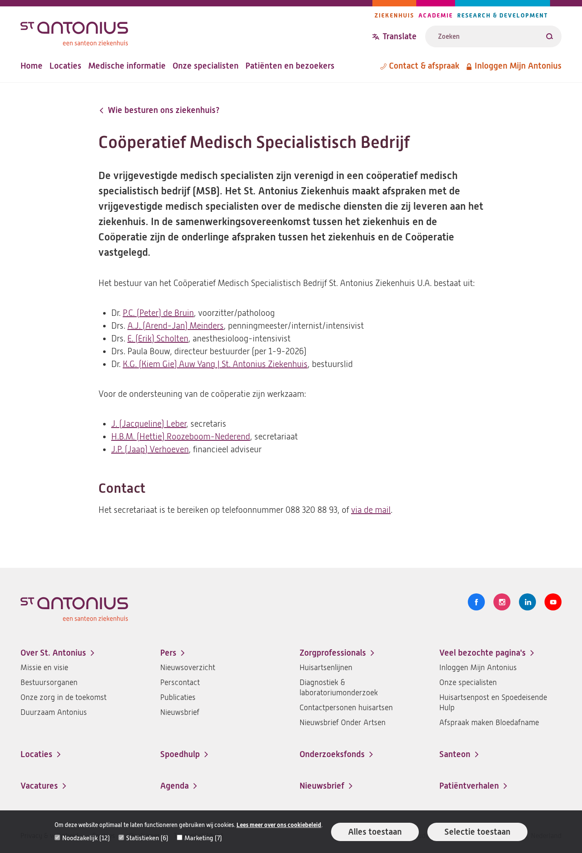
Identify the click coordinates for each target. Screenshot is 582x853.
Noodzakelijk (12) (86, 838)
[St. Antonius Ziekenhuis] (196, 31)
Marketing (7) (203, 838)
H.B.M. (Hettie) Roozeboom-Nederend (180, 437)
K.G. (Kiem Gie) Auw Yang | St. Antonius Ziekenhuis (215, 364)
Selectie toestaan (477, 832)
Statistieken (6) (147, 838)
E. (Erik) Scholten (157, 339)
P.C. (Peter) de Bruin (158, 313)
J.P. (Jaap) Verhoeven (150, 449)
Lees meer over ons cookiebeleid (278, 825)
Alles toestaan (375, 832)
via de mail (371, 510)
